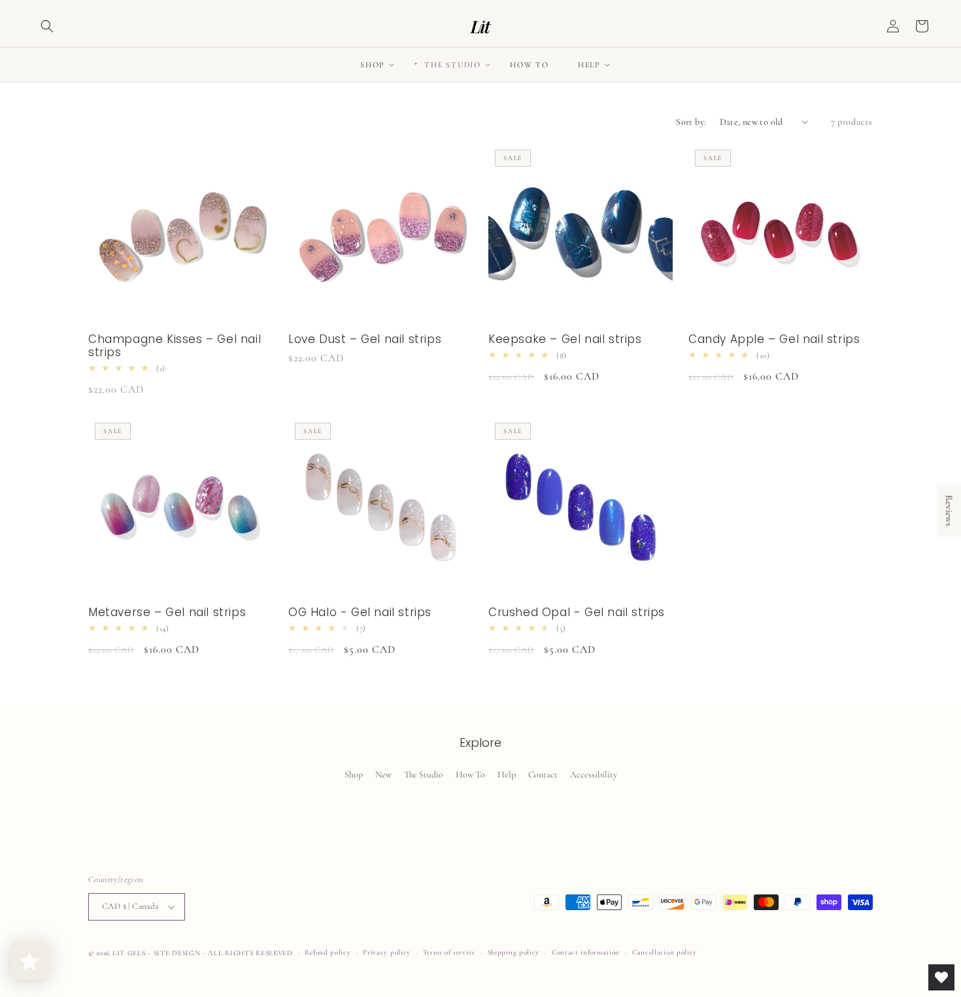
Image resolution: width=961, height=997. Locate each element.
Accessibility (593, 774)
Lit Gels (129, 953)
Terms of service (449, 952)
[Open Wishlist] (941, 977)
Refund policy (327, 952)
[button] (47, 26)
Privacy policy (387, 952)
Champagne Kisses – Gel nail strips (174, 346)
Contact (543, 774)
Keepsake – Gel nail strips (565, 339)
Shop (354, 774)
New (383, 774)
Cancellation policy (664, 952)
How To (470, 774)
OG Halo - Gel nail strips (359, 612)
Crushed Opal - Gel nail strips (576, 612)
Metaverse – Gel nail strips (167, 612)
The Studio (423, 774)
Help (506, 774)
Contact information (586, 952)
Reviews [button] (949, 511)
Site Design (177, 953)
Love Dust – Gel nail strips (364, 339)
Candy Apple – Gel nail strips (774, 339)
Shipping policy (514, 952)
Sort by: (691, 121)
